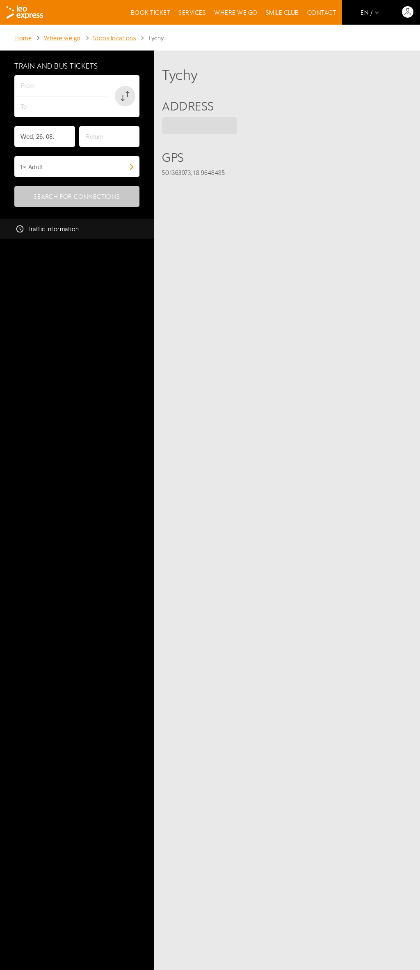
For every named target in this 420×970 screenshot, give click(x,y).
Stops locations (114, 38)
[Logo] (24, 12)
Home (23, 38)
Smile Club (282, 12)
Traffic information (53, 229)
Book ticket (151, 12)
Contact (321, 12)
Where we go (236, 12)
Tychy (156, 38)
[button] (125, 96)
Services (192, 12)
